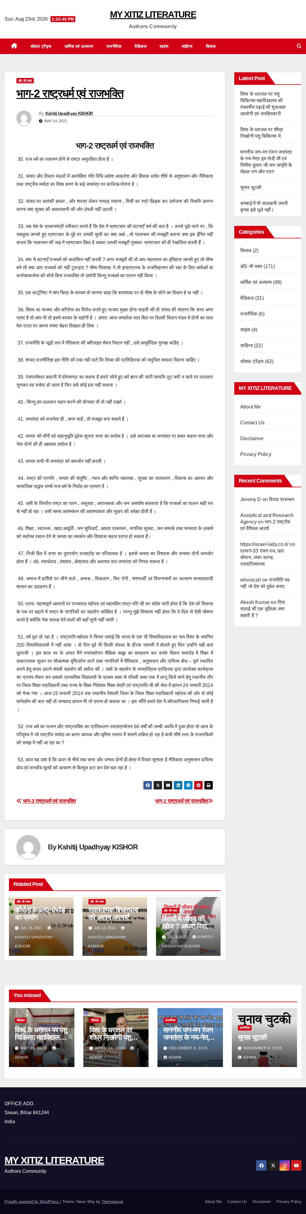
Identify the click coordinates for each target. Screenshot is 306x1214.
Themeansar (112, 1201)
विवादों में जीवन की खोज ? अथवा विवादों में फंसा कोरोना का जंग (188, 926)
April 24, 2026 (110, 1048)
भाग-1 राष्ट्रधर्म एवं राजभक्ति (181, 801)
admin (175, 1057)
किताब (211, 46)
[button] (299, 46)
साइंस (164, 46)
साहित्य (187, 46)
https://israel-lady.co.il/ (264, 544)
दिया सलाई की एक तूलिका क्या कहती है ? (262, 609)
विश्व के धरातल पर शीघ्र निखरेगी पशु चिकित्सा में (110, 1037)
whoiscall (250, 579)
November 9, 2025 (263, 1048)
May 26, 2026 (34, 1048)
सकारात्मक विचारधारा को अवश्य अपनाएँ (113, 913)
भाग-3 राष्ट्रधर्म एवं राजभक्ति (49, 801)
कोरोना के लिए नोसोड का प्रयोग (40, 913)
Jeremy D (250, 499)
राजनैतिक (114, 46)
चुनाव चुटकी (250, 187)
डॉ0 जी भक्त (25, 80)
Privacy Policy (255, 454)
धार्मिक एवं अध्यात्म (79, 46)
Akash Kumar (255, 602)
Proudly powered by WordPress (32, 1201)
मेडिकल (140, 46)
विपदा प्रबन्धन (281, 499)
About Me (250, 406)
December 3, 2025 (188, 1048)
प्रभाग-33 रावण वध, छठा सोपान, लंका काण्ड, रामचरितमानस (262, 557)
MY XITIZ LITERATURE (153, 14)
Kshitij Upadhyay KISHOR (69, 113)
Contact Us (252, 422)
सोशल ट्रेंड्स (40, 46)
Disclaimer (252, 438)
